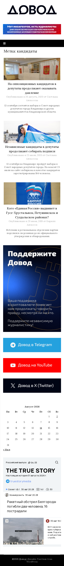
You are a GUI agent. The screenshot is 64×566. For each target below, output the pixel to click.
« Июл (6, 449)
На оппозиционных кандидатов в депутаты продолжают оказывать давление (32, 88)
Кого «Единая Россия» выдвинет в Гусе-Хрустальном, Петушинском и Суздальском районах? (32, 212)
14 (41, 428)
